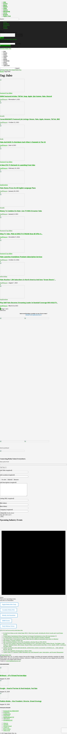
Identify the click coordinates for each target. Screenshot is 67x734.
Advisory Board (7, 726)
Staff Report (4, 99)
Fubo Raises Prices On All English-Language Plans (18, 188)
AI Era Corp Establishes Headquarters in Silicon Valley (17, 650)
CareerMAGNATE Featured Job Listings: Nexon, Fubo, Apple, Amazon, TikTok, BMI (30, 119)
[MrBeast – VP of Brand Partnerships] (4, 672)
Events (5, 3)
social (5, 13)
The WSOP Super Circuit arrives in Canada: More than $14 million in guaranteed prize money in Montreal (30, 639)
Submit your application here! (33, 314)
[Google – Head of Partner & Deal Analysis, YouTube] (4, 685)
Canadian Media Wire (8, 610)
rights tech (7, 16)
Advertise (5, 724)
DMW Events (6, 620)
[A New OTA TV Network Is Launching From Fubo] (12, 160)
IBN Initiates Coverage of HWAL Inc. (13, 640)
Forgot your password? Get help (8, 39)
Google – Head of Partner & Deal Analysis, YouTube (18, 688)
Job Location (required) (7, 475)
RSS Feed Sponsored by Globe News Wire (13, 630)
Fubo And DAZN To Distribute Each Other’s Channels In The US (23, 142)
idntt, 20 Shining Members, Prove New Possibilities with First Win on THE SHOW (24, 642)
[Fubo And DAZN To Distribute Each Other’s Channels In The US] (12, 137)
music (5, 5)
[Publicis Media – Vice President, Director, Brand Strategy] (4, 698)
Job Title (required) (6, 470)
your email (18, 43)
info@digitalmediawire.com (13, 661)
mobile (5, 7)
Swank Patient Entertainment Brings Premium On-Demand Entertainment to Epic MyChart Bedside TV (30, 636)
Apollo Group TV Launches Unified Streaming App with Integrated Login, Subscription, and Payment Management (33, 652)
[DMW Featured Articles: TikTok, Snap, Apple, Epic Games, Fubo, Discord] (12, 91)
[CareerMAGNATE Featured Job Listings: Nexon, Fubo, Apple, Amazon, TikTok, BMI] (12, 114)
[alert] (33, 561)
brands (5, 14)
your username (19, 34)
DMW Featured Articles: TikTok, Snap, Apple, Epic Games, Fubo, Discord (26, 96)
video (5, 8)
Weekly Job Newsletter (8, 615)
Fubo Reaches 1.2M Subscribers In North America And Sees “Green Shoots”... (28, 280)
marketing (6, 11)
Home (5, 22)
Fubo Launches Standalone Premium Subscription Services (21, 257)
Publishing (6, 25)
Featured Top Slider (6, 93)
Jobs (4, 2)
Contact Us (6, 727)
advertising (3, 276)
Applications (4, 185)
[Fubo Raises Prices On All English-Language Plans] (12, 183)
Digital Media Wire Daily (9, 604)
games (5, 10)
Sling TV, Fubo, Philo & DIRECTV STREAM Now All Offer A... (21, 234)
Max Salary (3, 506)
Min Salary (3, 503)
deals (1, 139)
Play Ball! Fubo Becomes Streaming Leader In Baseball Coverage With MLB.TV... (29, 303)
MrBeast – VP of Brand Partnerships (13, 675)
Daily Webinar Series (8, 626)
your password (19, 36)
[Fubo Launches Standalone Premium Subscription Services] (12, 252)
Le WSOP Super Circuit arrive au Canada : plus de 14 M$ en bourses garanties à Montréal (26, 637)
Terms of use (6, 730)
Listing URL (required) (7, 498)
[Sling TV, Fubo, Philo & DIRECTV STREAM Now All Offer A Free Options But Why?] (12, 229)
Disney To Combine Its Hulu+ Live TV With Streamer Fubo (21, 211)
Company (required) (6, 509)
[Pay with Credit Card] (9, 514)
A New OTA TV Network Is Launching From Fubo (17, 165)
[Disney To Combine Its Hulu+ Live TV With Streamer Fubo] (12, 206)
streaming (8, 720)
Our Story (6, 23)
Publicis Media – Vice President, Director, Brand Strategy (21, 701)
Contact (5, 28)
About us (5, 723)
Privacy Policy (7, 729)
